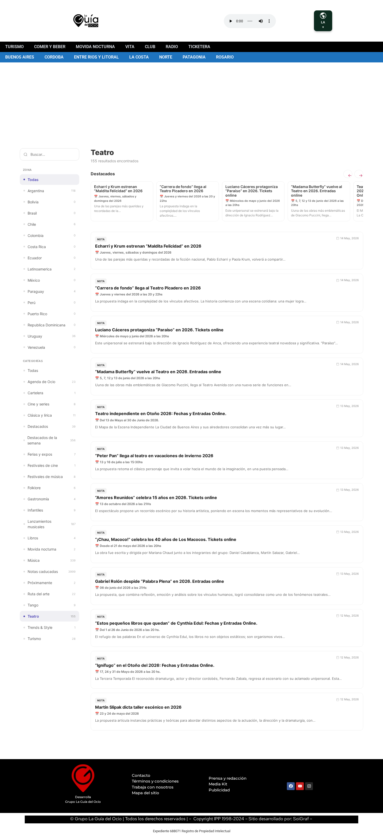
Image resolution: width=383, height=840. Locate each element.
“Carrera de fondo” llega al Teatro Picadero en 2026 (148, 287)
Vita (129, 46)
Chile (52, 224)
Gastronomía (52, 499)
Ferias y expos (52, 454)
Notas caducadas (52, 571)
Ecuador (52, 258)
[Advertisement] (191, 101)
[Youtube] (300, 786)
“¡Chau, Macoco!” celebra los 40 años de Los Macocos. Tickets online (165, 539)
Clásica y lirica (52, 415)
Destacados (52, 426)
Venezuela (52, 347)
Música (52, 560)
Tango (52, 605)
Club (150, 46)
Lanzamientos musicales (52, 524)
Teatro (52, 616)
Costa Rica (52, 246)
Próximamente (52, 582)
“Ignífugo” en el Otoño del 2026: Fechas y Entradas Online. (154, 665)
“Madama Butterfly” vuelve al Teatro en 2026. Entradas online (158, 371)
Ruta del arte (52, 594)
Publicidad (219, 789)
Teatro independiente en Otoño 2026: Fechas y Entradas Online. (160, 413)
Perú (52, 302)
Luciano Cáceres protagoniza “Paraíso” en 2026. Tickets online (159, 329)
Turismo (14, 46)
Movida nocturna (95, 46)
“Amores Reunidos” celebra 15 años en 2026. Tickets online (156, 497)
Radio (172, 46)
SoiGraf (301, 819)
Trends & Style (52, 627)
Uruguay (52, 336)
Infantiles (52, 510)
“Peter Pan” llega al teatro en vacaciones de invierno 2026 (154, 455)
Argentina (52, 191)
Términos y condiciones (155, 781)
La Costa (139, 57)
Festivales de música (52, 476)
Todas (33, 179)
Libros (52, 538)
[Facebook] (291, 786)
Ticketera (199, 46)
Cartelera (52, 393)
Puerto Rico (52, 314)
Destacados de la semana (51, 440)
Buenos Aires (19, 57)
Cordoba (54, 57)
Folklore (52, 488)
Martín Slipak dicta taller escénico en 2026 (138, 707)
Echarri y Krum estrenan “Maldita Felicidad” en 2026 (148, 246)
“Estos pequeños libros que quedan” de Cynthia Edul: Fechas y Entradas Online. (176, 623)
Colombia (52, 235)
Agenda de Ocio (52, 381)
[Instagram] (309, 786)
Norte (165, 57)
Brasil (52, 213)
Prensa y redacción (227, 778)
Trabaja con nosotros (153, 787)
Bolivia (52, 202)
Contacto (141, 775)
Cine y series (52, 404)
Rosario (225, 57)
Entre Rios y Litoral (96, 57)
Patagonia (194, 57)
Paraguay (52, 291)
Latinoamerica (52, 269)
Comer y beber (49, 46)
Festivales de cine (52, 465)
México (52, 280)
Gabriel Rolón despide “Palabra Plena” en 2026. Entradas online (159, 581)
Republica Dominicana (52, 325)
